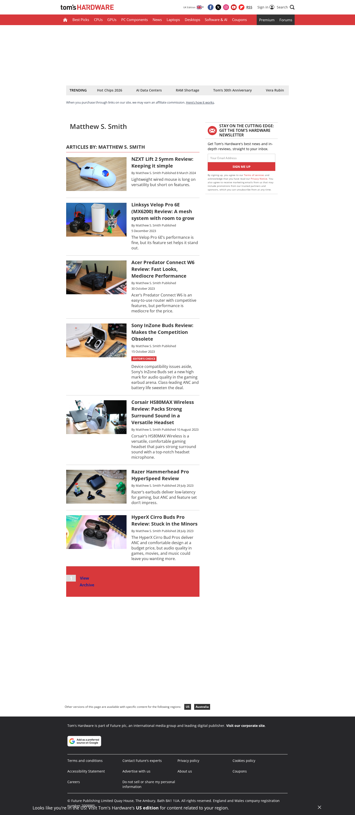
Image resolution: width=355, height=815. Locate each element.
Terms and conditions (85, 760)
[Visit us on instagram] (226, 7)
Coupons (239, 19)
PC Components (134, 19)
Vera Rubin (275, 90)
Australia (202, 707)
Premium (267, 19)
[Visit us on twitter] (218, 7)
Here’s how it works (200, 102)
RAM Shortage (187, 90)
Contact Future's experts (142, 760)
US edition (147, 808)
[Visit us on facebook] (210, 7)
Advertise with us (136, 771)
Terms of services (254, 175)
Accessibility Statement (86, 771)
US (188, 707)
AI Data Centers (149, 90)
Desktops (192, 19)
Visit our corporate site (245, 725)
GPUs (111, 19)
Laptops (173, 19)
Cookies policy (244, 760)
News (157, 19)
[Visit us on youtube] (234, 7)
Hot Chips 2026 (109, 90)
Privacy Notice (259, 178)
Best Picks (80, 19)
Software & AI (216, 19)
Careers (73, 782)
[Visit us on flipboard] (241, 7)
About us (185, 771)
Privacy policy (188, 760)
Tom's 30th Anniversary (232, 90)
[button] (286, 7)
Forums (285, 19)
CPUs (98, 19)
